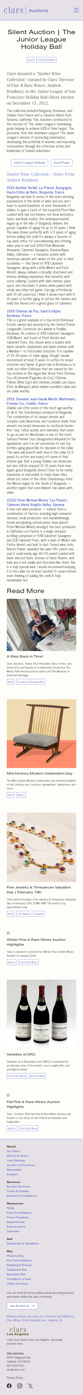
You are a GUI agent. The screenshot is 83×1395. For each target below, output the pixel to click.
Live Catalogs (16, 1160)
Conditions (19, 1279)
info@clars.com (16, 1369)
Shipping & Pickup (19, 1265)
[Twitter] (30, 1386)
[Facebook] (9, 1386)
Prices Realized (17, 1217)
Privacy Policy (15, 1377)
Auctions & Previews (21, 1165)
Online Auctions (17, 1283)
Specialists (14, 1169)
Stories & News (17, 1155)
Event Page (61, 162)
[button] (76, 11)
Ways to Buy (15, 1256)
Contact (12, 1174)
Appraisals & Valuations (23, 1243)
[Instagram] (19, 1386)
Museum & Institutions (22, 1195)
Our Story (13, 1151)
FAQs (10, 1208)
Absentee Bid (16, 1274)
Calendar (13, 1231)
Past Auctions (16, 1226)
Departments (16, 1222)
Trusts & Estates (18, 1191)
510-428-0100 (15, 1365)
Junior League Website (29, 162)
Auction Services (19, 1186)
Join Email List (19, 1306)
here (20, 1343)
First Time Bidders (19, 1212)
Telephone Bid (16, 1269)
